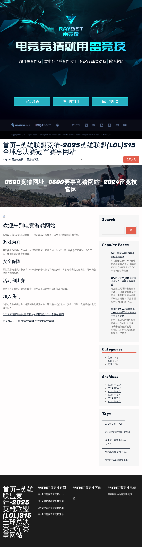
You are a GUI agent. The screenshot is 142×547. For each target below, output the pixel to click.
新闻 (110, 361)
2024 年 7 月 (114, 398)
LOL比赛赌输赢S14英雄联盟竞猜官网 (122, 255)
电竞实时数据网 (116, 451)
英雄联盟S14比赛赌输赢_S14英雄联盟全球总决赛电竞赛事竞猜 (123, 313)
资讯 (110, 364)
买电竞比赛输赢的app (116, 442)
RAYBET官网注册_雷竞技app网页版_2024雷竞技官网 (33, 314)
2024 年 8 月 (114, 395)
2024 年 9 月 (114, 391)
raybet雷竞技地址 (117, 432)
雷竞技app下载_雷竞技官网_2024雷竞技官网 (28, 321)
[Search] (131, 230)
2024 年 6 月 (114, 401)
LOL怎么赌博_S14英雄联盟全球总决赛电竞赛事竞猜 (123, 281)
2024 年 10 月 (115, 388)
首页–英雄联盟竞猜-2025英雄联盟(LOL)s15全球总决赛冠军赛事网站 (69, 149)
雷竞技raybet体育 (117, 460)
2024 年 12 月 (114, 385)
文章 (110, 357)
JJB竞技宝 (113, 423)
